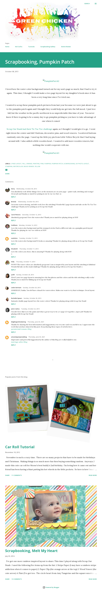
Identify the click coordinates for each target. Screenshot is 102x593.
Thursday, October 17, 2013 (28, 249)
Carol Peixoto (16, 215)
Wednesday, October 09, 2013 (26, 189)
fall (24, 164)
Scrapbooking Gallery (47, 47)
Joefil (13, 275)
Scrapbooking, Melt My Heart (31, 550)
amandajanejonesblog (19, 337)
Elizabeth (14, 249)
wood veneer (29, 166)
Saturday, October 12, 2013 (31, 215)
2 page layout (16, 164)
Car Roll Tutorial (19, 446)
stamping (8, 166)
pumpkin (47, 164)
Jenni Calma (15, 309)
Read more (93, 475)
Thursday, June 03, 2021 (35, 322)
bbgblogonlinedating (18, 322)
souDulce (14, 238)
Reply (13, 197)
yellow (37, 166)
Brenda (14, 202)
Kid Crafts (18, 47)
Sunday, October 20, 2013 (25, 275)
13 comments (16, 579)
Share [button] (7, 174)
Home (7, 47)
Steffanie (14, 225)
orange (29, 164)
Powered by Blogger (52, 587)
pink (42, 164)
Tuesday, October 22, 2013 (30, 309)
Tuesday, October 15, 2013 (28, 238)
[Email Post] (6, 170)
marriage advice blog (19, 342)
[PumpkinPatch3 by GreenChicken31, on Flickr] (51, 153)
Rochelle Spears (16, 298)
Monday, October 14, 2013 (28, 225)
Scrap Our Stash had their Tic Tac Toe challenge (29, 129)
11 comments (16, 475)
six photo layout (82, 164)
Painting (36, 164)
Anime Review (66, 47)
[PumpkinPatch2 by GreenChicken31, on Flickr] (51, 81)
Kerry (13, 189)
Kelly (12, 262)
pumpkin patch (57, 164)
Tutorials (31, 47)
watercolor (18, 166)
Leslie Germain (16, 288)
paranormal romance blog (21, 329)
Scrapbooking (69, 164)
